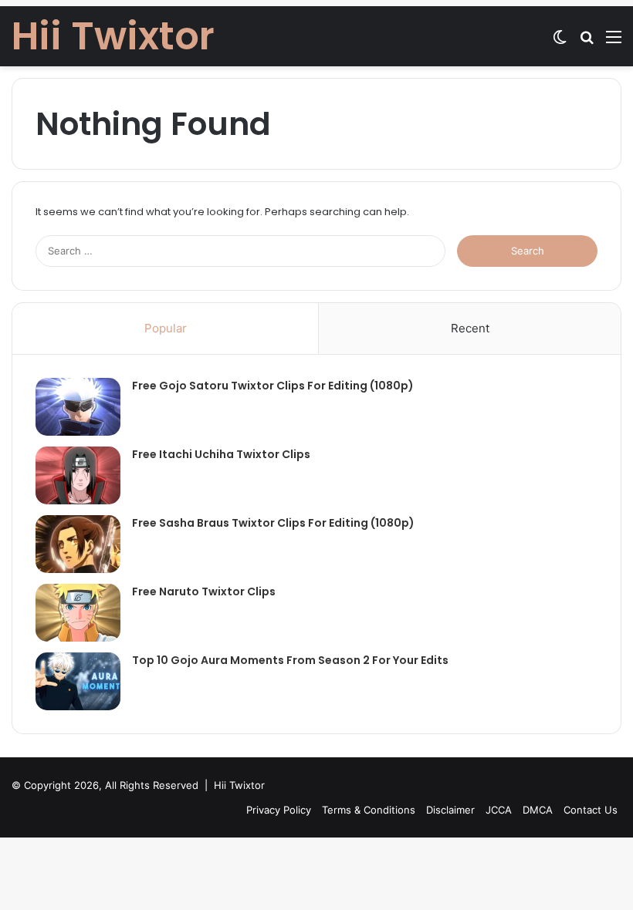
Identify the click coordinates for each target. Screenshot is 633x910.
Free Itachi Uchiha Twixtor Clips (221, 454)
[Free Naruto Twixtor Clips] (78, 613)
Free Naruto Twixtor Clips (204, 591)
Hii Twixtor (239, 785)
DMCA (538, 810)
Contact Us (591, 810)
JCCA (499, 810)
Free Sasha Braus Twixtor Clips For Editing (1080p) (273, 523)
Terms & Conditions (368, 810)
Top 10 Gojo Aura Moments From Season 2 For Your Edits (290, 660)
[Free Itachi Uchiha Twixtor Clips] (78, 475)
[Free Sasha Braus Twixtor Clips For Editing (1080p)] (78, 544)
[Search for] (586, 42)
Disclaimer (450, 810)
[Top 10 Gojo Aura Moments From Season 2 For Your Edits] (78, 681)
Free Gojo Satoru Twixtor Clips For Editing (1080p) (273, 385)
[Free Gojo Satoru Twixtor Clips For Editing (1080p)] (78, 407)
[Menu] (613, 42)
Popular (165, 328)
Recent (470, 328)
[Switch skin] (559, 42)
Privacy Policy (278, 810)
